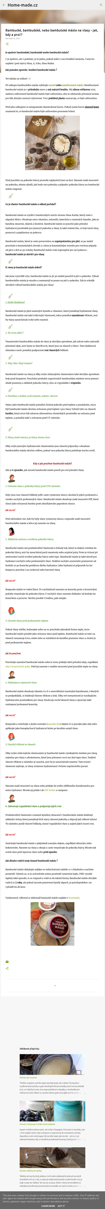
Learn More (48, 1206)
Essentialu (74, 897)
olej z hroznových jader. (18, 666)
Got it (61, 1206)
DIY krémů (50, 790)
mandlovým (53, 724)
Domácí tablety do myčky (31, 1170)
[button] (7, 44)
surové (52, 85)
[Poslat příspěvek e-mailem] (7, 963)
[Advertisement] (52, 1019)
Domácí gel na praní (28, 1077)
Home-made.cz (23, 4)
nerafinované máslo (72, 85)
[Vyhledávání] (41, 5)
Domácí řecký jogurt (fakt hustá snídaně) (37, 1124)
